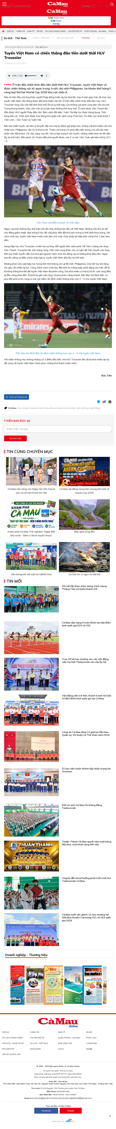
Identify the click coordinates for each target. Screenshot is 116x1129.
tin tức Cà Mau (69, 408)
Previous (7, 979)
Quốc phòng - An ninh (95, 31)
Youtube (70, 1111)
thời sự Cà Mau (56, 408)
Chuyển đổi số (75, 31)
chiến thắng (95, 408)
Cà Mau (32, 408)
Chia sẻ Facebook (18, 397)
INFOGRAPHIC (8, 1049)
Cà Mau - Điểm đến (41, 38)
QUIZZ (61, 1049)
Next (108, 979)
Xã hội (40, 31)
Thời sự (10, 31)
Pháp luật (91, 1038)
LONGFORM (91, 1043)
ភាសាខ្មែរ (56, 23)
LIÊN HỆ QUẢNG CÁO (11, 1054)
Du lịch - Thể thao (15, 38)
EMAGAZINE (35, 1049)
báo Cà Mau (23, 408)
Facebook (46, 1111)
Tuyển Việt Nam (82, 408)
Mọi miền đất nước (65, 38)
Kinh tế (30, 31)
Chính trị (20, 31)
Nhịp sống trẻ (65, 1043)
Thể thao (85, 38)
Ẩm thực (101, 38)
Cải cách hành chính (55, 31)
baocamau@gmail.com (41, 1098)
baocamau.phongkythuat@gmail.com (73, 1098)
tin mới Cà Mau (42, 408)
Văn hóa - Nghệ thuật (13, 1043)
